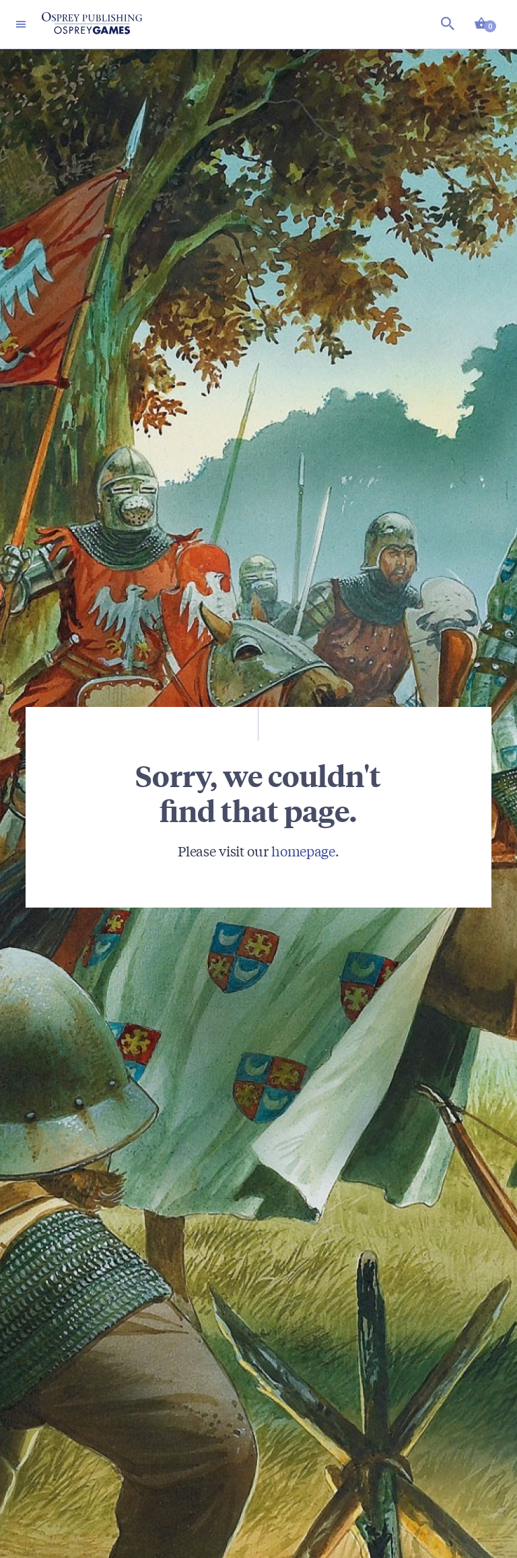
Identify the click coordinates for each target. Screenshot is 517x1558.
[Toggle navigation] (21, 24)
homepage (303, 851)
